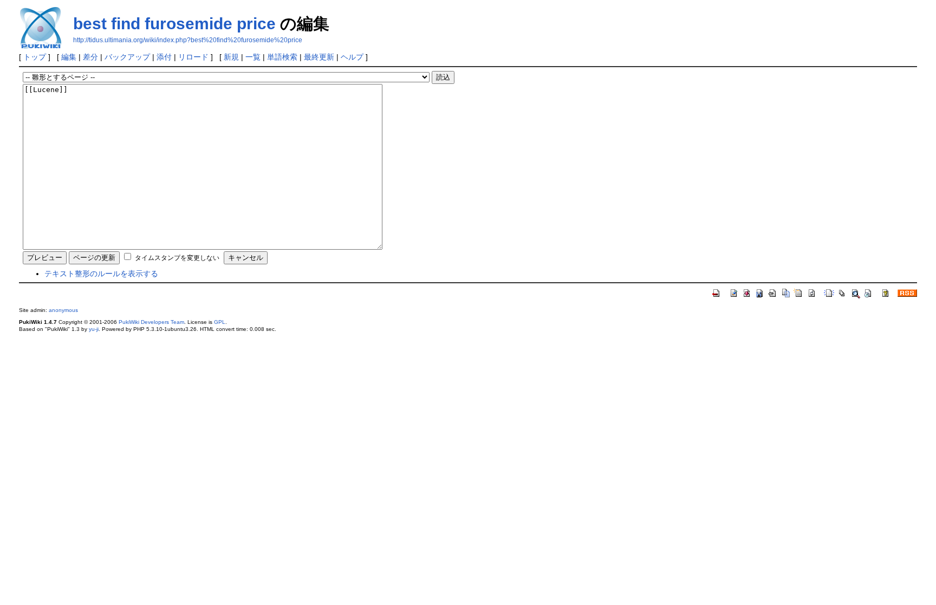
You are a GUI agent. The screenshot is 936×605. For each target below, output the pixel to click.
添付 (164, 57)
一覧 (253, 57)
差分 (90, 57)
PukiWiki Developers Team (151, 322)
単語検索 (282, 57)
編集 (68, 57)
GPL (219, 322)
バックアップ (127, 57)
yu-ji (94, 329)
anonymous (63, 310)
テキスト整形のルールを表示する (101, 273)
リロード (193, 57)
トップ (34, 57)
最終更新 (319, 57)
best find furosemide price (174, 23)
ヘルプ (352, 57)
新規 (231, 57)
